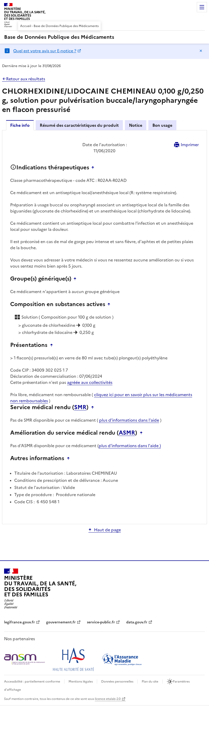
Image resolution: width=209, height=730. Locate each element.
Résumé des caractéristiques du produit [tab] (79, 125)
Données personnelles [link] (117, 681)
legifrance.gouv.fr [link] (19, 622)
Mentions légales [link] (81, 681)
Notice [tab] (135, 125)
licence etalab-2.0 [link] (108, 699)
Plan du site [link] (150, 681)
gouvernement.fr (61, 622)
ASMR (127, 432)
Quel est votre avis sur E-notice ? (44, 51)
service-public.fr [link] (101, 622)
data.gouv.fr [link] (136, 622)
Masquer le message (201, 51)
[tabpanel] (104, 326)
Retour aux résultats (25, 79)
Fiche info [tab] (20, 125)
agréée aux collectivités (89, 382)
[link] (59, 37)
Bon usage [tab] (162, 125)
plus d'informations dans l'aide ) (130, 446)
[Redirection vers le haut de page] (94, 168)
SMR (80, 407)
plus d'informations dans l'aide (129, 420)
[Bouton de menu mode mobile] (202, 7)
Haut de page (107, 530)
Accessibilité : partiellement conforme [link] (32, 681)
